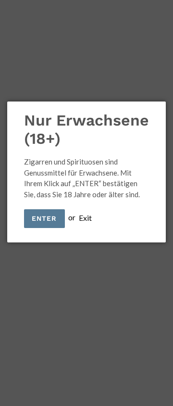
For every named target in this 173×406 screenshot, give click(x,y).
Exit (85, 217)
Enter (44, 218)
